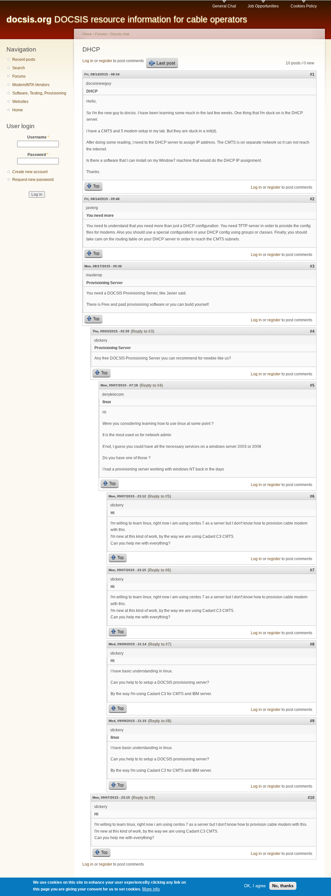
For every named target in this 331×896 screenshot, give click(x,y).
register (105, 61)
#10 (311, 797)
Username (38, 137)
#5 (312, 385)
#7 (312, 570)
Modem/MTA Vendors (30, 85)
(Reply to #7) (159, 644)
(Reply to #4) (151, 385)
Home (17, 110)
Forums (19, 76)
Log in (87, 61)
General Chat (224, 6)
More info (151, 889)
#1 (312, 74)
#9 (312, 721)
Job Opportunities (263, 6)
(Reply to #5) (159, 496)
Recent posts (23, 59)
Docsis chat (120, 34)
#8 (312, 644)
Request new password (33, 179)
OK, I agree (255, 885)
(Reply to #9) (143, 797)
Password (37, 154)
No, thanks (283, 885)
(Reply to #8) (159, 721)
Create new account (30, 172)
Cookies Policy (304, 6)
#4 (312, 331)
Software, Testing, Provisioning (39, 93)
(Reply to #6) (159, 570)
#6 (312, 496)
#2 (312, 199)
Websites (20, 101)
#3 (312, 266)
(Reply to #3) (142, 331)
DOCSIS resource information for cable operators (126, 19)
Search (18, 68)
